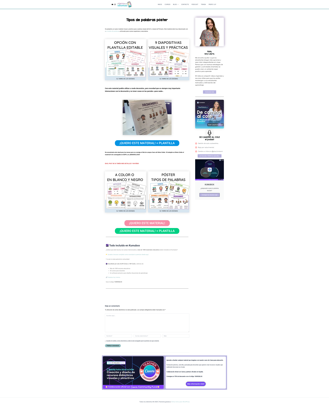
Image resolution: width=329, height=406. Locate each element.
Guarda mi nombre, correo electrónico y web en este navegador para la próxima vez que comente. (132, 341)
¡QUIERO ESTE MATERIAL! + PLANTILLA (147, 143)
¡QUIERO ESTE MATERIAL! (147, 223)
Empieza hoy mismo (113, 277)
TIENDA (203, 4)
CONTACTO (185, 4)
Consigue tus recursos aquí (209, 195)
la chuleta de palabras (112, 31)
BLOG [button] (175, 4)
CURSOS (167, 4)
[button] (177, 4)
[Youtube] (112, 4)
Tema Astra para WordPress (181, 402)
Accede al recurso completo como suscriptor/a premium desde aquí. (128, 254)
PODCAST (195, 4)
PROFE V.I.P (212, 4)
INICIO (160, 4)
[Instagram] (115, 4)
